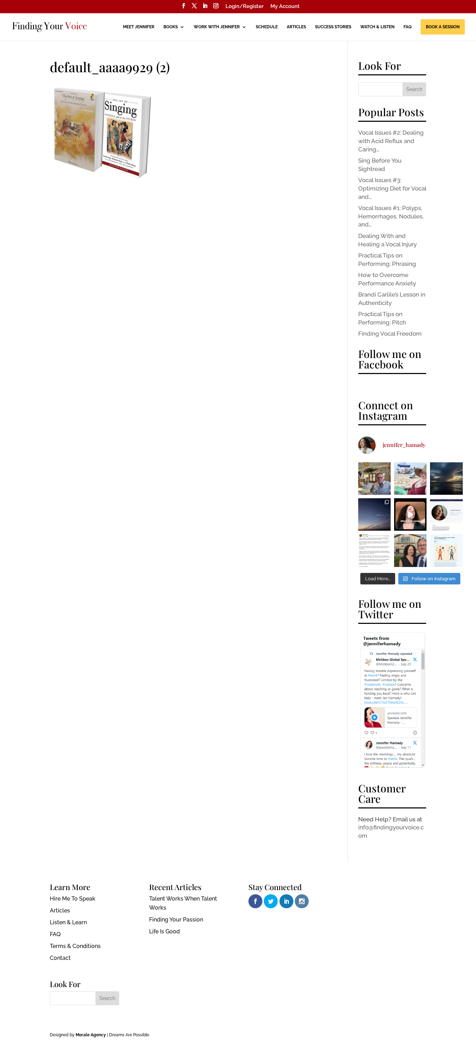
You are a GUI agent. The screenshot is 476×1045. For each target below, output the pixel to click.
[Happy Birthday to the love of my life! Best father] (374, 478)
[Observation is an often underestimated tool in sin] (410, 514)
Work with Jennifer (217, 26)
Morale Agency (91, 1034)
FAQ (408, 26)
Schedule (267, 26)
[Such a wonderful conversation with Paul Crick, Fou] (374, 550)
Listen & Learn (68, 922)
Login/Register (244, 6)
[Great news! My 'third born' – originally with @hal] (446, 514)
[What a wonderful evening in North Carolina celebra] (410, 550)
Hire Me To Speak (72, 898)
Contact (60, 958)
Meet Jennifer (138, 26)
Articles (296, 26)
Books (170, 26)
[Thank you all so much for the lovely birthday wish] (446, 478)
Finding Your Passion (176, 919)
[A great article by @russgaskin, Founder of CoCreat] (446, 550)
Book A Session (443, 26)
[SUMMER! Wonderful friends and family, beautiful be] (410, 478)
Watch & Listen (377, 26)
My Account (285, 6)
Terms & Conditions (75, 946)
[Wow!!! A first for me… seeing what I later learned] (374, 514)
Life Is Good (164, 931)
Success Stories (333, 26)
